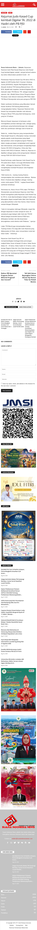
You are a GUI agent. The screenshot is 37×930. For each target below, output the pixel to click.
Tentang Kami (19, 925)
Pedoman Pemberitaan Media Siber (18, 927)
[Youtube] (24, 301)
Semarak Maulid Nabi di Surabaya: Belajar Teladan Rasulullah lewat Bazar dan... (12, 622)
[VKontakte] (22, 842)
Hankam (3, 910)
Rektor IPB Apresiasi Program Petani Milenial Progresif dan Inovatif (9, 276)
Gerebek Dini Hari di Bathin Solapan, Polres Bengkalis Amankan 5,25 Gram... (12, 571)
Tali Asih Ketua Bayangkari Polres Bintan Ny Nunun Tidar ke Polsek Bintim (29, 277)
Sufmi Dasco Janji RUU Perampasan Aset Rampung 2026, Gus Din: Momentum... (12, 602)
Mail (26, 925)
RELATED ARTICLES (11, 307)
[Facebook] (13, 301)
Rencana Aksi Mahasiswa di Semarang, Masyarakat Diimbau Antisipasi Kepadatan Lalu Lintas (11, 632)
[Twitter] (18, 301)
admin (4, 27)
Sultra (3, 904)
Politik (3, 907)
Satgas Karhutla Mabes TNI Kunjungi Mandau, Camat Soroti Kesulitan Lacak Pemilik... (12, 581)
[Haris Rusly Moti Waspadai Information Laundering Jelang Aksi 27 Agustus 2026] (31, 642)
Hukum (3, 900)
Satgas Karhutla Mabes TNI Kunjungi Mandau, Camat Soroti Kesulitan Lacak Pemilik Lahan (18, 323)
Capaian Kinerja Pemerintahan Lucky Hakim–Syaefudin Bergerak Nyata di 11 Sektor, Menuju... (13, 612)
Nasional (4, 12)
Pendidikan (4, 913)
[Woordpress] (21, 301)
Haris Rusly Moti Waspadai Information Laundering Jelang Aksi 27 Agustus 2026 (12, 641)
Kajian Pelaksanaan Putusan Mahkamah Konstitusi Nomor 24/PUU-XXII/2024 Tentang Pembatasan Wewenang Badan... (11, 592)
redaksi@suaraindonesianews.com (22, 838)
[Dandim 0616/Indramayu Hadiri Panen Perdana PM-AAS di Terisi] (31, 652)
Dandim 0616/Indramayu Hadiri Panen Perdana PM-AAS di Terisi (11, 650)
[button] (34, 5)
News (10, 12)
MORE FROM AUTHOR (25, 307)
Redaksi (12, 925)
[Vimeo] (18, 842)
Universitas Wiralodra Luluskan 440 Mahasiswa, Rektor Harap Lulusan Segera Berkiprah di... (12, 661)
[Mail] (15, 301)
